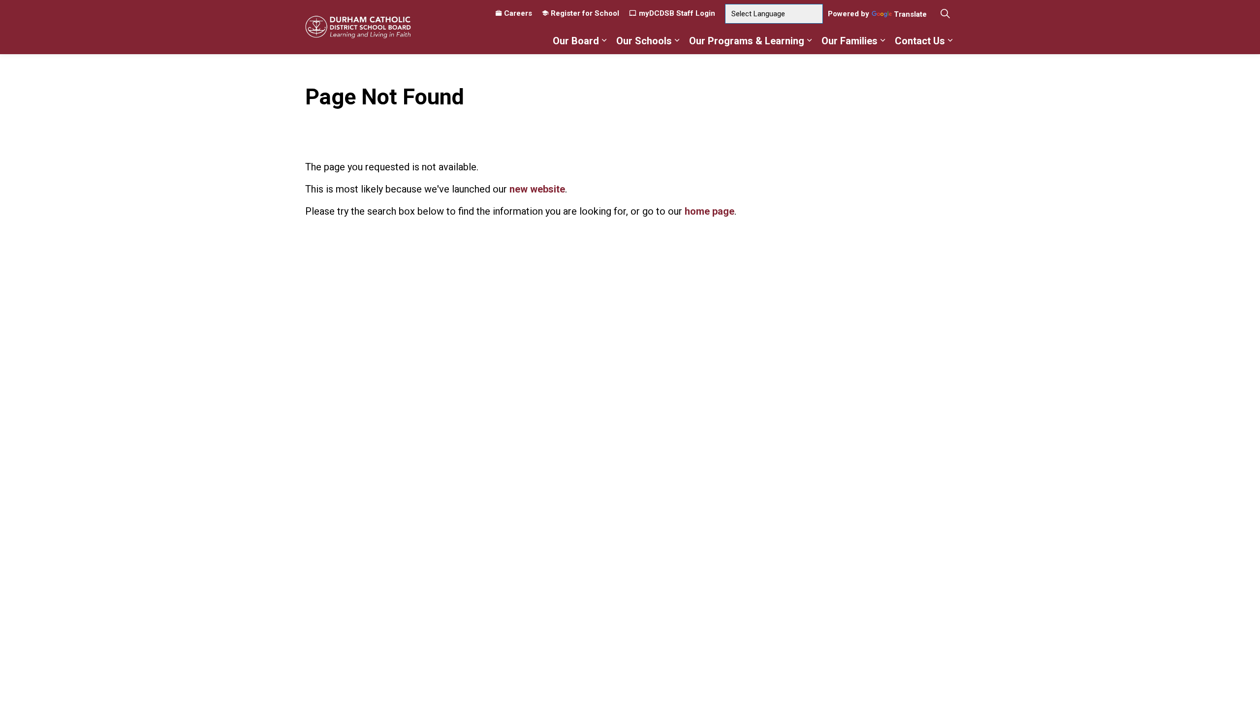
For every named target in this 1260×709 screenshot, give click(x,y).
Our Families (849, 41)
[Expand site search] (945, 13)
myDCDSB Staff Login (677, 13)
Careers (518, 13)
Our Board (576, 41)
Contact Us (920, 41)
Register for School (585, 13)
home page (709, 211)
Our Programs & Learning (746, 41)
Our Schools (644, 41)
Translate (910, 15)
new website (537, 189)
